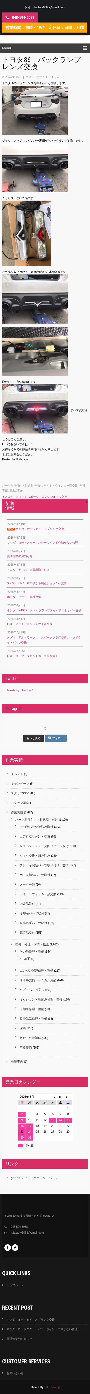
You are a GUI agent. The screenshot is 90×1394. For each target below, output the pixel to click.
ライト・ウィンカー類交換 (61, 485)
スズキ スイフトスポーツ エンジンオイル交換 (36, 496)
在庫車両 (17, 1061)
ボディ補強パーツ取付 (35, 875)
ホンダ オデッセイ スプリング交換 (31, 1319)
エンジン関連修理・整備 (36, 970)
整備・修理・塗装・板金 (32, 944)
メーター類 (27, 884)
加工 (27, 959)
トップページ (15, 1285)
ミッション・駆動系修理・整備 (41, 999)
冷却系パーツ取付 (32, 913)
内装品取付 (27, 903)
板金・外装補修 (30, 1038)
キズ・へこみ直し (32, 990)
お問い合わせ (15, 1373)
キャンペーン (20, 783)
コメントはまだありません (43, 77)
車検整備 (26, 1047)
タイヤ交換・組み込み (35, 855)
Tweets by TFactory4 (20, 690)
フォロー (58, 738)
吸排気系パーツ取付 (33, 923)
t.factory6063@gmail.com (49, 7)
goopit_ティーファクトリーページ (34, 1178)
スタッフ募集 (20, 802)
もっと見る (33, 738)
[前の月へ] (52, 1097)
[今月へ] (60, 1097)
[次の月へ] (68, 1097)
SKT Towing (52, 1387)
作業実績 (17, 812)
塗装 (23, 1028)
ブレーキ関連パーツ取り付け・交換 (44, 865)
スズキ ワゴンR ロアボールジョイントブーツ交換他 (50, 501)
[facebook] (7, 1247)
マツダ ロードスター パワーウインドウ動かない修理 (42, 1329)
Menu (6, 48)
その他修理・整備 (32, 951)
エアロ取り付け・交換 (35, 836)
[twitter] (15, 1247)
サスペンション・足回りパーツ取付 (44, 846)
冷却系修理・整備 (32, 1009)
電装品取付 (17, 490)
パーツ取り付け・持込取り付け (22, 485)
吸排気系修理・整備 (33, 1018)
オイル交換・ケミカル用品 (38, 980)
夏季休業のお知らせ (19, 1338)
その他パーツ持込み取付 (36, 827)
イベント (17, 774)
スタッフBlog (20, 793)
